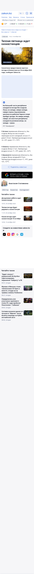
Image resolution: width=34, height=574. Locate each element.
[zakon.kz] (6, 13)
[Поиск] (27, 13)
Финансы (16, 17)
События (13, 32)
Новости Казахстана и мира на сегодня (13, 30)
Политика (4, 17)
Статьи (22, 17)
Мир (10, 17)
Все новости (5, 32)
